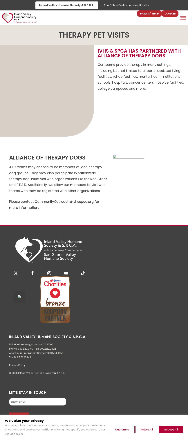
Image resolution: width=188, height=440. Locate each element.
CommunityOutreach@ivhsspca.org (64, 201)
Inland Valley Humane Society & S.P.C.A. (66, 5)
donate (170, 13)
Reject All (147, 429)
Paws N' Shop (149, 13)
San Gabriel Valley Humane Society (126, 5)
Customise (122, 429)
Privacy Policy (17, 365)
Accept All (171, 429)
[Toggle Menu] (183, 18)
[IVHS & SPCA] (19, 17)
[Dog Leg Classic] (146, 166)
